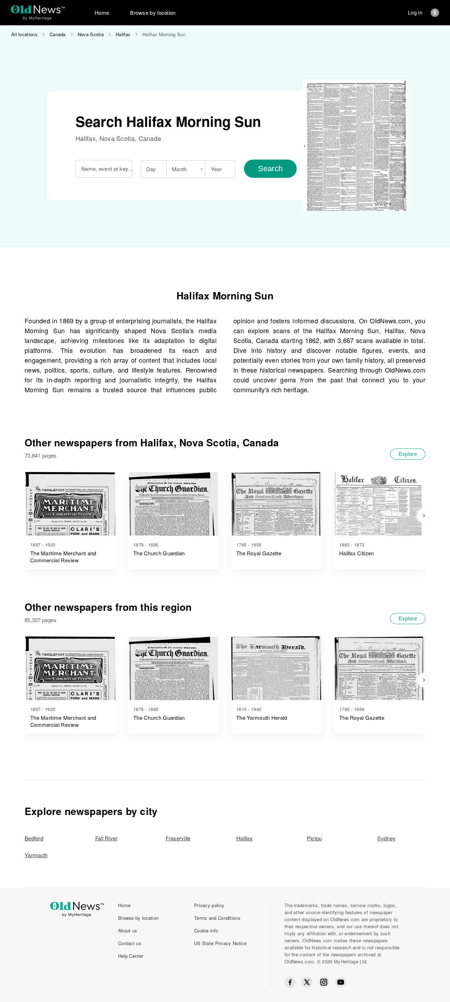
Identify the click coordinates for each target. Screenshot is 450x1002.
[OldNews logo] (38, 9)
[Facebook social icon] (290, 982)
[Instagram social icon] (323, 982)
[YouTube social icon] (340, 982)
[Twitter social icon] (307, 982)
